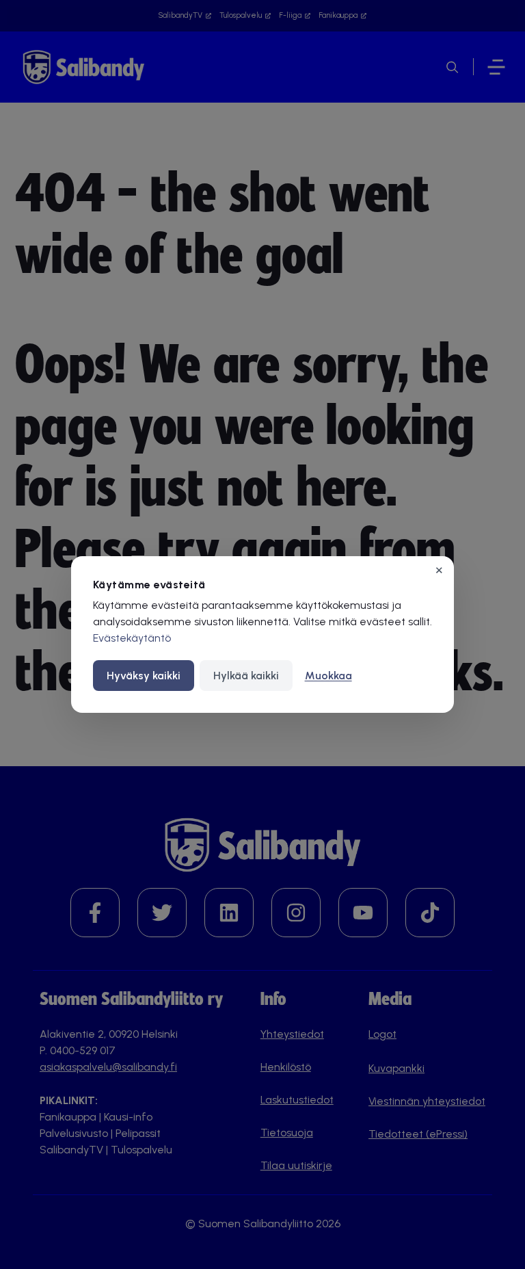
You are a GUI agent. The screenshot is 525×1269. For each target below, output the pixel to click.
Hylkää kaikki (246, 675)
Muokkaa (328, 675)
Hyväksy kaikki (143, 675)
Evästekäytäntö (132, 637)
